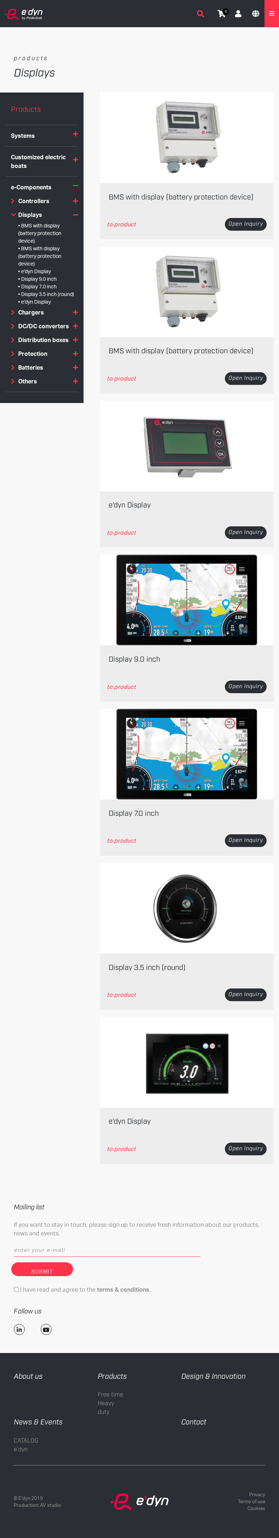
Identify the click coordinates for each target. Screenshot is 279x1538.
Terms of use (251, 1501)
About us (28, 1376)
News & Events (38, 1422)
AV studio (50, 1505)
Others (27, 381)
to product (121, 224)
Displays (30, 214)
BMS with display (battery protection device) (39, 233)
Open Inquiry (246, 224)
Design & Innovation (213, 1376)
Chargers (31, 312)
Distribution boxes (43, 340)
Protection (32, 353)
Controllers (33, 201)
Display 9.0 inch (39, 279)
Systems (23, 135)
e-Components (31, 187)
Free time (110, 1395)
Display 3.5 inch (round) (47, 294)
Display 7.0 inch (39, 286)
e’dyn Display (36, 271)
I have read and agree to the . (85, 1289)
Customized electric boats (38, 161)
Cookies (256, 1508)
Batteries (30, 367)
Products (112, 1376)
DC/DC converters (43, 326)
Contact (193, 1422)
